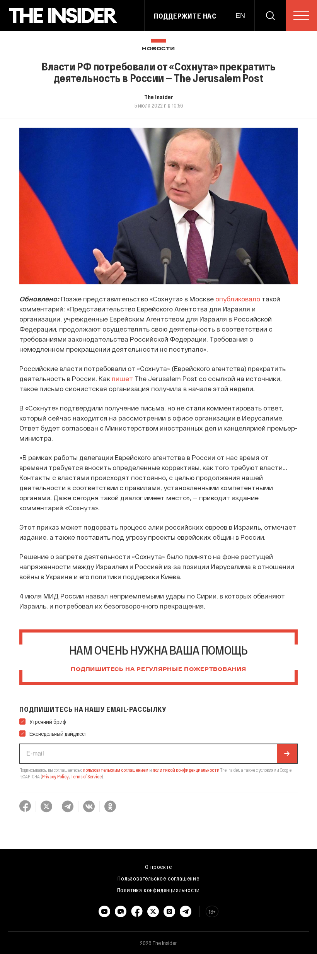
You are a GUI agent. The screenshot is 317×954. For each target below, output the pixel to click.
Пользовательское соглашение (158, 878)
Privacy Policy (55, 776)
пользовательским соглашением (115, 770)
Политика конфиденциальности (158, 889)
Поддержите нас (185, 16)
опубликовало (238, 299)
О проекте (158, 866)
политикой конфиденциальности (186, 770)
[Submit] (287, 753)
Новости (158, 49)
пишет (122, 378)
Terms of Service (86, 776)
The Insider (158, 96)
